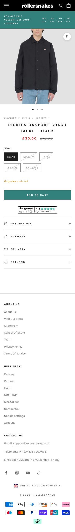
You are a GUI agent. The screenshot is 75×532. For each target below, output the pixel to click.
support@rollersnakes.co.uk (31, 443)
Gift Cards (10, 395)
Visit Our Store (13, 319)
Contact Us (11, 409)
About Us (10, 312)
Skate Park (11, 325)
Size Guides (11, 402)
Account (9, 423)
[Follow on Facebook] (6, 473)
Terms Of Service (15, 353)
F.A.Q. (7, 388)
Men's (26, 118)
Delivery (9, 374)
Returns (9, 381)
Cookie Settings (14, 416)
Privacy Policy (13, 346)
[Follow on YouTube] (28, 473)
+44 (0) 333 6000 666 (32, 451)
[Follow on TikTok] (39, 473)
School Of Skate (14, 332)
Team (7, 339)
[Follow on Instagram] (17, 473)
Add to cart (38, 195)
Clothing (10, 118)
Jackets (41, 118)
